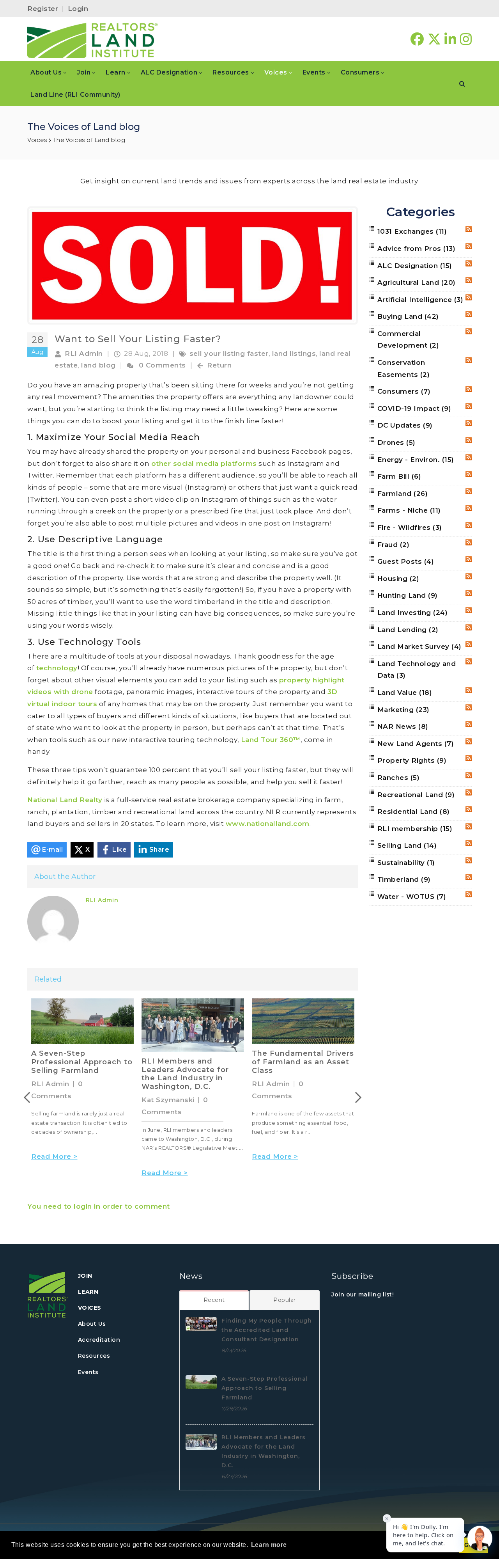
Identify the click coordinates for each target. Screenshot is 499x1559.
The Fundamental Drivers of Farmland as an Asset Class (303, 1061)
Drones (396, 442)
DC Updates (405, 425)
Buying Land (408, 316)
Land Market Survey (419, 646)
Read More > (54, 1156)
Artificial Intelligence (420, 300)
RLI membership (415, 829)
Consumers (404, 391)
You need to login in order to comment (98, 1206)
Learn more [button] (269, 1544)
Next (356, 1097)
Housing (398, 578)
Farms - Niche (409, 510)
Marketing (403, 710)
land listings (294, 353)
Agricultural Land (416, 282)
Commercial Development (408, 340)
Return (219, 365)
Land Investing (412, 612)
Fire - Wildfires (409, 527)
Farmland (402, 493)
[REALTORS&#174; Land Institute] (92, 39)
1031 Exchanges (412, 231)
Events (88, 1372)
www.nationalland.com (268, 823)
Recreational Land (416, 795)
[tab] (214, 1300)
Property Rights (412, 760)
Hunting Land (407, 595)
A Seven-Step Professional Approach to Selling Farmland (82, 1061)
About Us (92, 1323)
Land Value (404, 692)
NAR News (402, 726)
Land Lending (408, 630)
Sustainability (406, 863)
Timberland (404, 879)
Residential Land (413, 811)
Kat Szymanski (168, 1100)
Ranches (398, 777)
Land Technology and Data (416, 670)
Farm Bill (399, 476)
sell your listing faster (229, 353)
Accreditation (99, 1339)
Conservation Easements (403, 368)
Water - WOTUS (411, 896)
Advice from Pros (416, 248)
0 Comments (162, 365)
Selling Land (407, 845)
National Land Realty (64, 800)
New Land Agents (415, 744)
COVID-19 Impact (414, 408)
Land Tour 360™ (271, 740)
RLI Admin (84, 353)
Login (78, 8)
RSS (468, 229)
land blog (98, 365)
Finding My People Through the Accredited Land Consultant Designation (266, 1330)
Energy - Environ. (415, 459)
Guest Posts (405, 561)
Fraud (393, 545)
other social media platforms (204, 463)
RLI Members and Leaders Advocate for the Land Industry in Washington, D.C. (185, 1074)
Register (42, 8)
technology (57, 668)
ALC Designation (414, 266)
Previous (29, 1097)
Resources (94, 1355)
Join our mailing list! (362, 1294)
